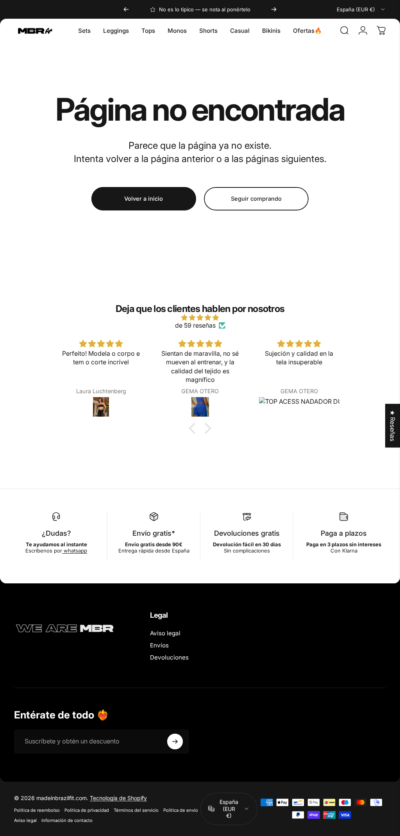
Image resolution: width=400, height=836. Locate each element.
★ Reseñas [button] (392, 425)
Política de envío (180, 810)
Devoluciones (169, 657)
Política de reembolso (37, 810)
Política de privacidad (86, 810)
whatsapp (74, 550)
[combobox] (361, 9)
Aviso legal (165, 633)
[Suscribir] (175, 741)
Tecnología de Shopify (118, 798)
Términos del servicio (136, 810)
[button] (194, 428)
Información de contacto (67, 820)
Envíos (159, 645)
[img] (200, 317)
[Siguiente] (273, 9)
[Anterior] (126, 9)
